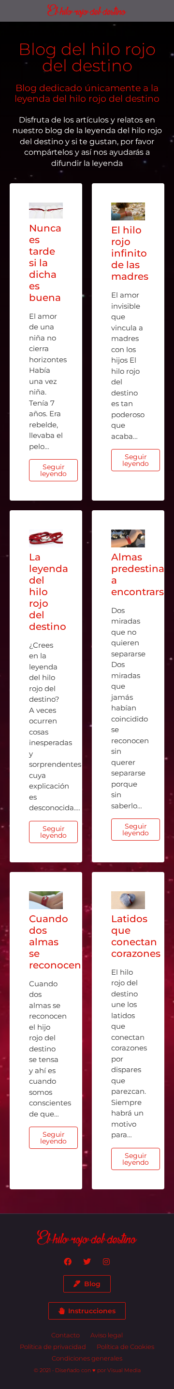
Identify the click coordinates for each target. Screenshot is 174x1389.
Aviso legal (106, 1335)
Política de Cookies (125, 1346)
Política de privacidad (53, 1346)
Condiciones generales (87, 1358)
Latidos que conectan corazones (135, 936)
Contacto (65, 1335)
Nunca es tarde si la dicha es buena (45, 262)
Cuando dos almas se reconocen (55, 942)
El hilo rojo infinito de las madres (129, 253)
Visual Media (124, 1370)
